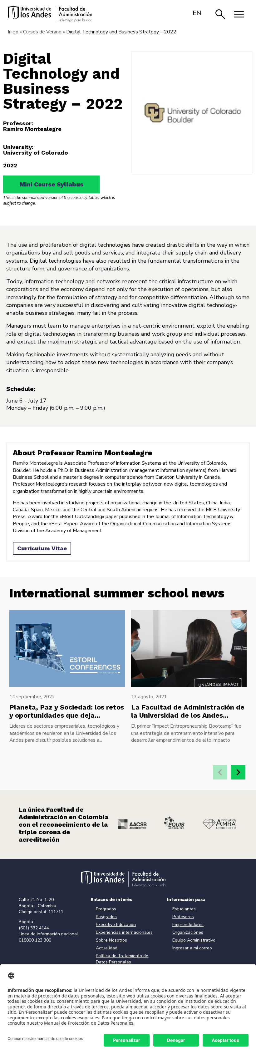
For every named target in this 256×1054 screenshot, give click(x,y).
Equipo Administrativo (193, 940)
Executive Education (116, 925)
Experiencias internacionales (124, 932)
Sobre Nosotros (111, 940)
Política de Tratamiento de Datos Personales (122, 959)
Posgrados (106, 917)
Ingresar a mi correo (192, 948)
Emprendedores (188, 925)
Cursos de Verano (42, 31)
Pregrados (106, 909)
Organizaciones (187, 932)
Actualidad (106, 948)
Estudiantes (184, 909)
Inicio (13, 31)
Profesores (183, 917)
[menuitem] (197, 12)
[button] (238, 772)
